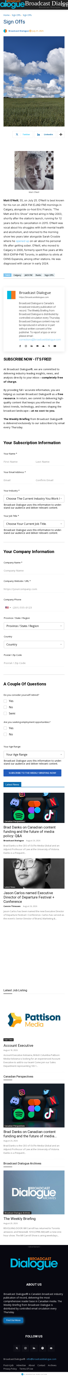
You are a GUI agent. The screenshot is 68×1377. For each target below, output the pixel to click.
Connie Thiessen (12, 906)
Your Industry (12, 490)
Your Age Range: (12, 746)
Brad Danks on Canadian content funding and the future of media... (30, 1134)
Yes (11, 701)
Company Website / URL (17, 581)
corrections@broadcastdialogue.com (40, 339)
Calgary (17, 275)
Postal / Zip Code (13, 655)
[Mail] (37, 345)
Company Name (13, 562)
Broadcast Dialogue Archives (22, 1163)
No (11, 707)
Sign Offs (16, 15)
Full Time (9, 1039)
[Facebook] (20, 345)
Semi (12, 713)
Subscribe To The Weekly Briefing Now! (32, 772)
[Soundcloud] (43, 345)
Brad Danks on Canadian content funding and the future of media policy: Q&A (29, 831)
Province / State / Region (17, 618)
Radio (38, 275)
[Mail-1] (51, 1348)
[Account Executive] (34, 1019)
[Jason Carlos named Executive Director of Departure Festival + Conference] (34, 873)
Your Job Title (11, 515)
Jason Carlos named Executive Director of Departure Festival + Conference (28, 897)
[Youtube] (55, 345)
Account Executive (18, 1045)
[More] (61, 134)
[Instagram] (26, 345)
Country (8, 636)
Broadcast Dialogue (19, 31)
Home (6, 15)
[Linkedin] (32, 345)
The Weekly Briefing (19, 1219)
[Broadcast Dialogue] (5, 31)
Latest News (10, 887)
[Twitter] (49, 345)
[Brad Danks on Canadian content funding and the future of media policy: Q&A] (34, 808)
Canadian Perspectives (15, 821)
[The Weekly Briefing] (34, 1192)
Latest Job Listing (15, 990)
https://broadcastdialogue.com (34, 297)
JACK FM (28, 275)
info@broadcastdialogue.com (41, 1359)
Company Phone (12, 599)
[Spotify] (42, 1348)
